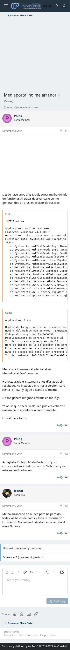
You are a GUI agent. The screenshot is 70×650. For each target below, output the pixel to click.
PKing (10, 107)
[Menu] (6, 6)
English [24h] (11, 631)
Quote (63, 425)
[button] (7, 572)
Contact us (10, 635)
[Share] (61, 131)
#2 (66, 453)
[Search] (64, 6)
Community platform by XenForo (34, 646)
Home (52, 635)
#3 (66, 505)
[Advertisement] (35, 55)
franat (18, 491)
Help (43, 635)
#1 (66, 130)
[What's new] (56, 6)
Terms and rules (28, 635)
